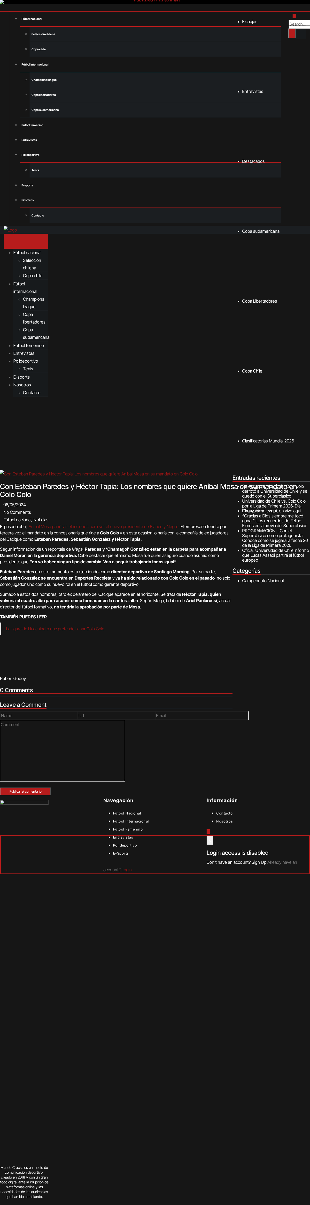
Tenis (35, 170)
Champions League (260, 510)
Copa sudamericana (45, 110)
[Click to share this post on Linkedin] (16, 671)
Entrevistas (29, 140)
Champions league (44, 80)
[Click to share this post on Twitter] (7, 671)
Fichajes (249, 21)
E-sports (27, 185)
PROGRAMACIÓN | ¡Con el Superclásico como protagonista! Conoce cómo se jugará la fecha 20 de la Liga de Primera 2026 (275, 538)
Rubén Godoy (13, 678)
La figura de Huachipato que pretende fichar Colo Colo (55, 628)
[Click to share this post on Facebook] (2, 671)
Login (127, 869)
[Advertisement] (155, 433)
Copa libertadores (43, 95)
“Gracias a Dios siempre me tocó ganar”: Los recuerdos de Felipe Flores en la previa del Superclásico (274, 520)
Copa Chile (252, 371)
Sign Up (259, 862)
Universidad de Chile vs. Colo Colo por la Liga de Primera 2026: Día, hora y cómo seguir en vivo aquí (274, 506)
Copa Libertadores (259, 301)
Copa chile (38, 49)
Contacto (37, 215)
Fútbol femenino (32, 125)
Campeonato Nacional (263, 580)
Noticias (40, 519)
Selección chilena (43, 34)
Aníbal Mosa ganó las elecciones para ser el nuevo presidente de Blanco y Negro (103, 526)
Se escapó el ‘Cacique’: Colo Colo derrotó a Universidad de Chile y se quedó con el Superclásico (274, 491)
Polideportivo (30, 155)
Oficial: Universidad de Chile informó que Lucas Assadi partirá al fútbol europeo (275, 555)
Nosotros (28, 200)
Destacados (253, 161)
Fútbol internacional (35, 64)
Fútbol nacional (32, 19)
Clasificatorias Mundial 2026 (268, 440)
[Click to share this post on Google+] (12, 671)
